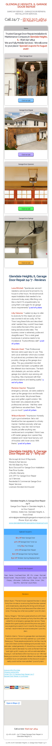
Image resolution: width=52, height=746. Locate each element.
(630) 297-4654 (35, 19)
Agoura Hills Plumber (12, 670)
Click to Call (26, 100)
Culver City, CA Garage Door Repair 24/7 (19, 674)
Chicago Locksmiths (11, 672)
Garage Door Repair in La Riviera (16, 676)
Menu (26, 28)
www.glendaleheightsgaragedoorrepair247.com (28, 523)
